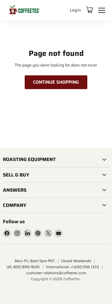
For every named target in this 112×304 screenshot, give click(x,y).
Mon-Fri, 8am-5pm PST (35, 261)
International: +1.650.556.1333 (72, 267)
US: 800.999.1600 (23, 267)
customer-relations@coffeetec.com (56, 273)
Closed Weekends (76, 261)
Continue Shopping (56, 82)
